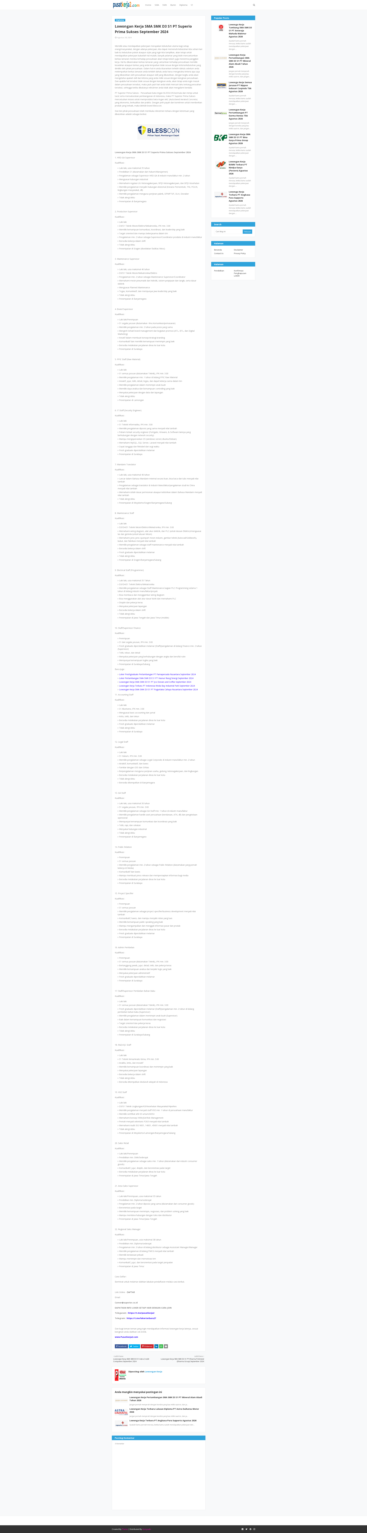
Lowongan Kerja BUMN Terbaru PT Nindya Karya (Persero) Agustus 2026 (238, 167)
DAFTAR (131, 1292)
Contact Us (218, 253)
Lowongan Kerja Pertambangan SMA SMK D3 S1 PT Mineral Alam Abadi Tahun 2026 (240, 61)
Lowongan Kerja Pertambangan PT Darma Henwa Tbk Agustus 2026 (238, 114)
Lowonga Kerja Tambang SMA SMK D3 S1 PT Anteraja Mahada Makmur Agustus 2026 (240, 30)
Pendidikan (219, 270)
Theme (125, 1529)
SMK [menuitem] (164, 4)
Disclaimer (238, 249)
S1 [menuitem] (192, 4)
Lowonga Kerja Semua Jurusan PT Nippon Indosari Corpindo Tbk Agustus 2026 (240, 87)
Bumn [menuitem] (173, 4)
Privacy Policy (240, 253)
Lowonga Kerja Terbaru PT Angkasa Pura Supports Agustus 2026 (162, 1420)
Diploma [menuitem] (183, 4)
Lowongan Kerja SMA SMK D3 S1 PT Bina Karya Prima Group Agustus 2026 (239, 139)
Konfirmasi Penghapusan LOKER (240, 273)
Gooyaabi (146, 1529)
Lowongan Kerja (153, 1371)
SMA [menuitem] (157, 4)
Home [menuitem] (148, 4)
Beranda (218, 249)
